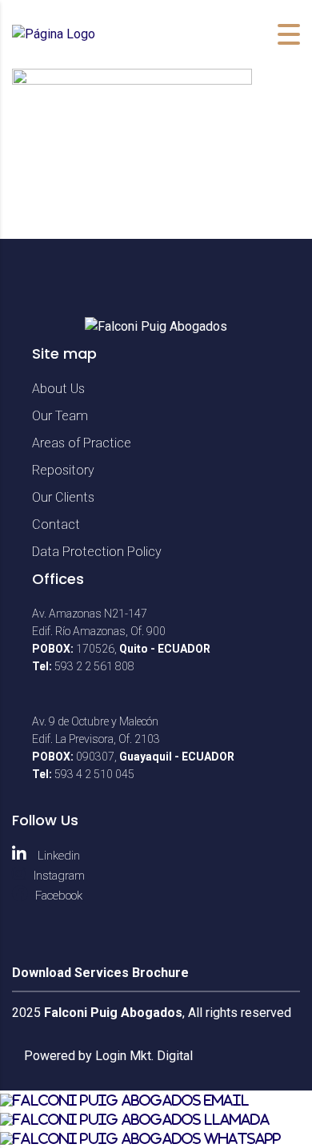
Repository (63, 470)
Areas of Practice (81, 443)
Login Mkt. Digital (144, 1055)
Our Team (60, 415)
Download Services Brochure (100, 972)
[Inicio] (53, 34)
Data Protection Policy (97, 551)
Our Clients (63, 497)
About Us (58, 388)
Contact (56, 524)
